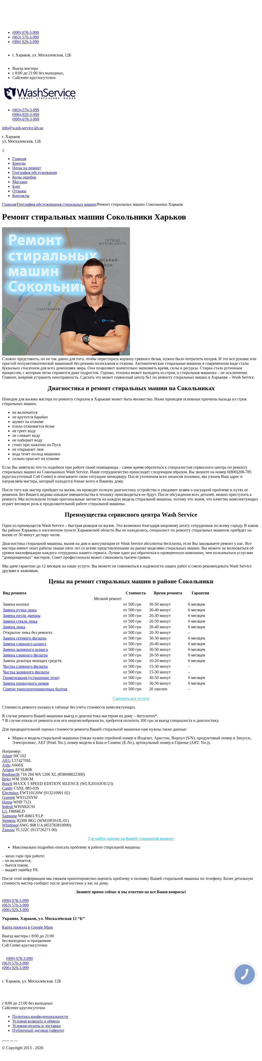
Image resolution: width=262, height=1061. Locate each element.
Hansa (7, 802)
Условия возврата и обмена (36, 1021)
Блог (16, 186)
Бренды (19, 163)
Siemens (9, 820)
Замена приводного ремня (26, 683)
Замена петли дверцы (21, 615)
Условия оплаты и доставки (36, 1026)
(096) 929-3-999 (15, 910)
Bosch (7, 783)
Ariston (8, 770)
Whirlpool (10, 825)
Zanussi (8, 830)
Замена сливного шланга (24, 644)
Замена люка (14, 627)
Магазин (19, 182)
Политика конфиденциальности (40, 1016)
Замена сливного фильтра (25, 655)
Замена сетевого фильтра (24, 638)
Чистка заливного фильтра (26, 672)
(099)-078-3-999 (25, 119)
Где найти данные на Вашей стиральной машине (131, 838)
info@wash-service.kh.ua (22, 128)
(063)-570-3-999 (25, 110)
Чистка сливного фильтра (25, 666)
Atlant (7, 756)
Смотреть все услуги (131, 698)
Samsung (9, 816)
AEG (6, 760)
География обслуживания (34, 172)
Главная (19, 158)
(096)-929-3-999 (25, 114)
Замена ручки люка (20, 610)
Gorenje (8, 797)
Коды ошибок (24, 177)
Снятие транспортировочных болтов (35, 689)
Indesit (8, 806)
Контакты (20, 195)
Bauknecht (10, 774)
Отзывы (19, 191)
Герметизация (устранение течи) (31, 677)
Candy (7, 788)
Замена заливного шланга (25, 649)
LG (5, 811)
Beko (6, 779)
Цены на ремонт (26, 168)
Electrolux (10, 793)
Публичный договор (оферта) (38, 1030)
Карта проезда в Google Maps (27, 927)
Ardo (6, 765)
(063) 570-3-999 (15, 905)
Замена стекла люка (20, 621)
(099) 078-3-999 (15, 900)
